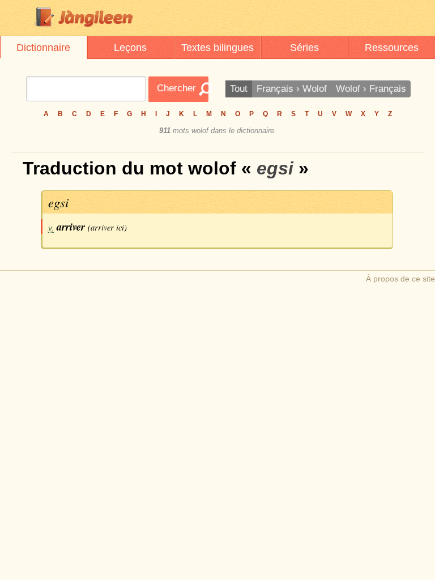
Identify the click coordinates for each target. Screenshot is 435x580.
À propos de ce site (400, 278)
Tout (239, 88)
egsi (58, 202)
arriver (71, 226)
